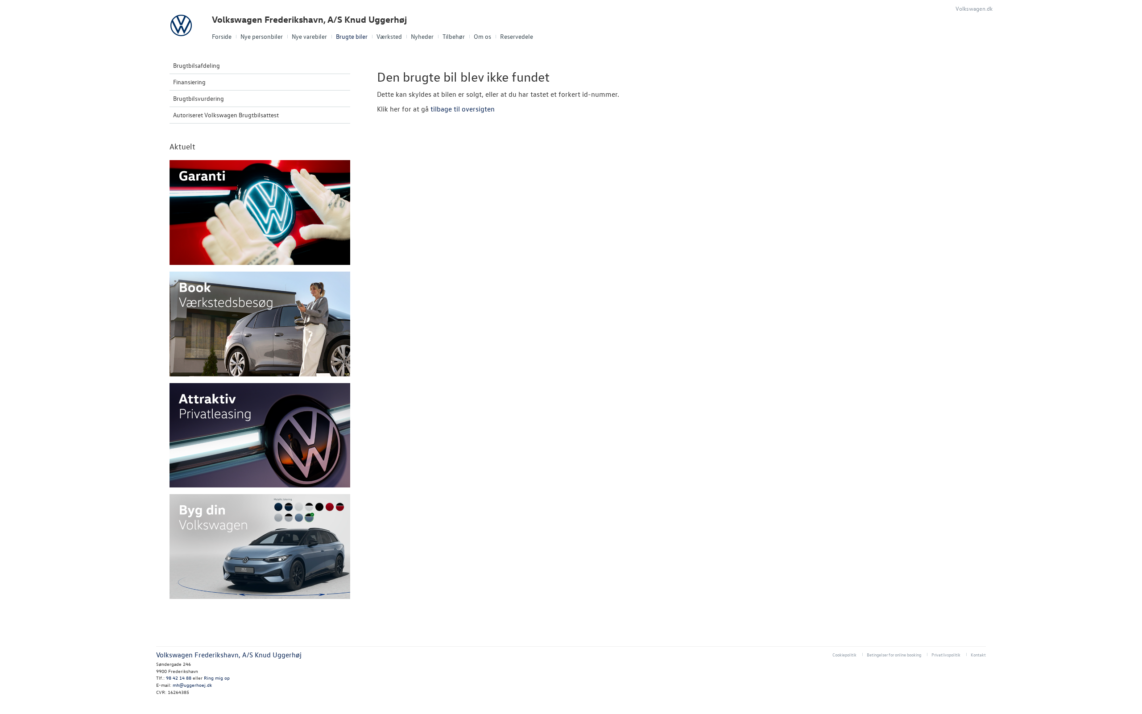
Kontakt (978, 654)
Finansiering (189, 82)
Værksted (389, 36)
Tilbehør (454, 36)
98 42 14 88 (178, 677)
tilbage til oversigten (462, 108)
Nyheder (422, 36)
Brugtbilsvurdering (198, 98)
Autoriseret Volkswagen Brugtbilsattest (226, 115)
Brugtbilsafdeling (196, 65)
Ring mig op (217, 677)
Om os (482, 36)
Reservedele (516, 36)
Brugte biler (352, 36)
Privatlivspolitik (945, 654)
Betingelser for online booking (894, 654)
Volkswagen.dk (974, 8)
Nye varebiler (309, 36)
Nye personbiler (261, 36)
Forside (222, 36)
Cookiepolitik (844, 654)
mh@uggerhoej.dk (192, 684)
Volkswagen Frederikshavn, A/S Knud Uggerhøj (309, 19)
